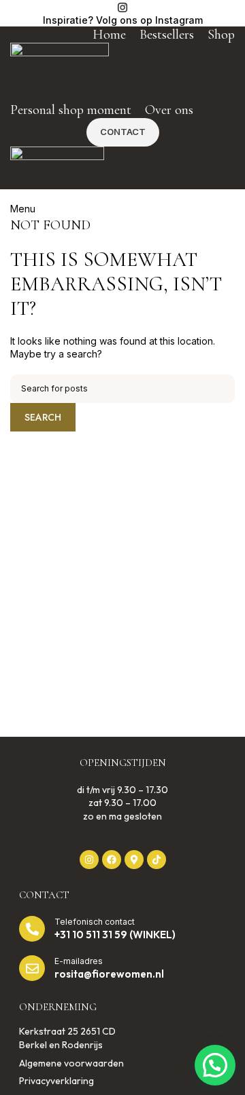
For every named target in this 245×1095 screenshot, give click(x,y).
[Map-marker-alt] (134, 859)
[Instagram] (89, 859)
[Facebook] (111, 859)
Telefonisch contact (94, 922)
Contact (123, 131)
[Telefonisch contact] (32, 929)
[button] (215, 1065)
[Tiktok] (156, 859)
